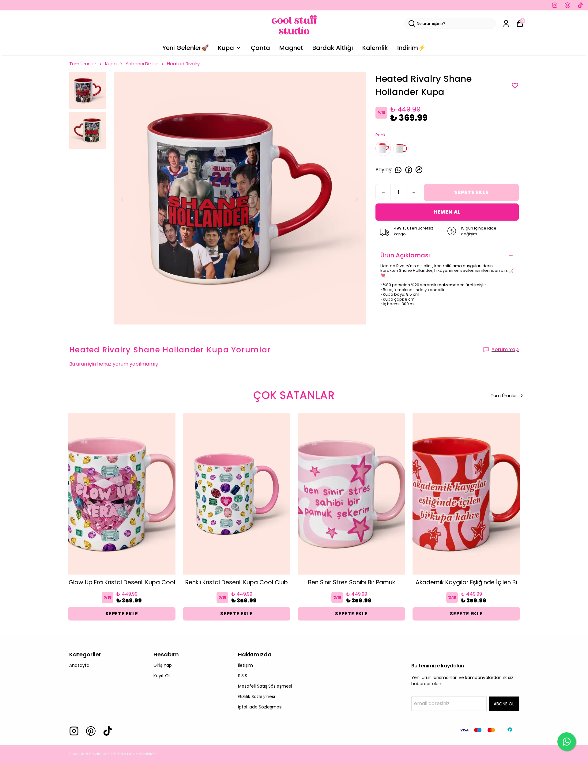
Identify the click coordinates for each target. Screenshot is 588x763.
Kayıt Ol (161, 676)
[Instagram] (74, 731)
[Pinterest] (91, 731)
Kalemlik (375, 48)
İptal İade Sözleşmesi (260, 707)
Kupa (226, 48)
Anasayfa (79, 665)
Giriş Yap (162, 665)
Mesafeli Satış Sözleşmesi (265, 686)
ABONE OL (504, 704)
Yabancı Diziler (142, 63)
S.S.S (242, 676)
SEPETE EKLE (471, 192)
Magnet (291, 48)
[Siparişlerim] (506, 23)
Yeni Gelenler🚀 (185, 48)
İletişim (245, 665)
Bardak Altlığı (332, 48)
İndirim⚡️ (411, 48)
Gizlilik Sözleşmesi (256, 696)
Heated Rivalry (183, 63)
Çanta (260, 48)
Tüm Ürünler (82, 63)
